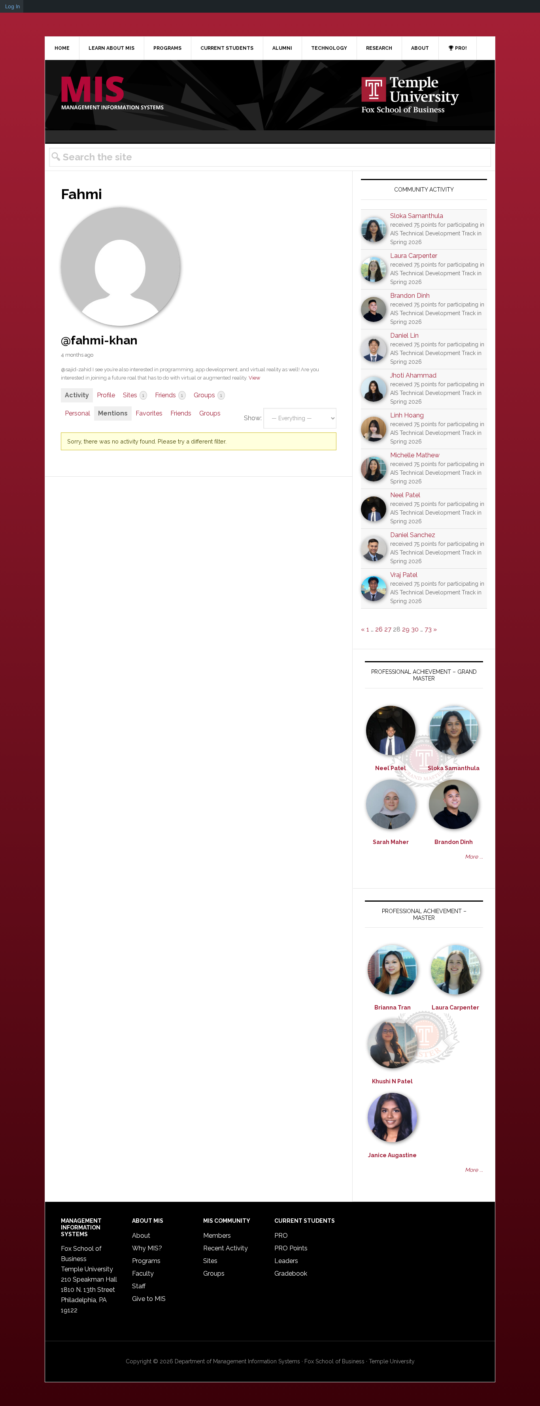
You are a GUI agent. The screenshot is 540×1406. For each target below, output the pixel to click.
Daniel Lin (404, 335)
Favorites (149, 413)
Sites (133, 395)
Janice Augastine (392, 1155)
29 (406, 629)
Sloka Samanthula (416, 216)
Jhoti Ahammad (413, 375)
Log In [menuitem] (12, 6)
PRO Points (291, 1248)
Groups (208, 395)
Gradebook (290, 1273)
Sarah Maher (391, 842)
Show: (253, 418)
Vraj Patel (403, 575)
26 (379, 629)
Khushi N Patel (392, 1081)
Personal (77, 413)
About (141, 1235)
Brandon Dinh (410, 295)
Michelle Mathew (415, 455)
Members (217, 1235)
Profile (106, 395)
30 (415, 629)
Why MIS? (147, 1248)
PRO (281, 1235)
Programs (146, 1261)
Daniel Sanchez (412, 535)
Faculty (143, 1273)
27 (387, 629)
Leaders (286, 1261)
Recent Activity (225, 1248)
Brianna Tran (392, 1007)
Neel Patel (405, 495)
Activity (77, 395)
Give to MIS (149, 1299)
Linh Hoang (407, 415)
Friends (169, 395)
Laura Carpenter (413, 255)
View (254, 378)
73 (428, 629)
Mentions (113, 413)
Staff (138, 1286)
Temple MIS (112, 93)
